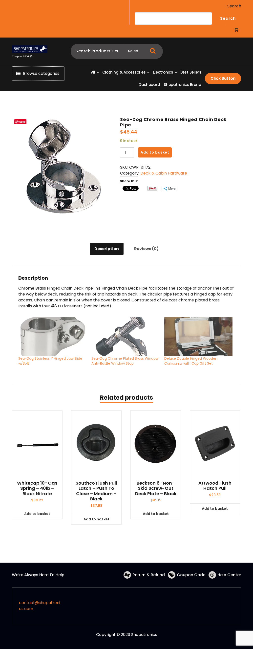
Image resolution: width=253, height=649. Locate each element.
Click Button (223, 78)
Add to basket (155, 152)
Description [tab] (106, 249)
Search (234, 6)
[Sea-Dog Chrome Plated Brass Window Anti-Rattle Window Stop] (125, 336)
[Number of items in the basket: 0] (236, 30)
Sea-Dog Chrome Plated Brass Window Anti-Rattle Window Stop (124, 361)
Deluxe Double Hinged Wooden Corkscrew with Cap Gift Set (190, 361)
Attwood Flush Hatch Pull (215, 485)
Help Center (229, 575)
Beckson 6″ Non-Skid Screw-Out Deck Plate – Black (155, 488)
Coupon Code (191, 575)
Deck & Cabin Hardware (163, 173)
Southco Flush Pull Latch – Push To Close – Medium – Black (96, 491)
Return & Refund (148, 575)
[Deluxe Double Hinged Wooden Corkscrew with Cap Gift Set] (198, 336)
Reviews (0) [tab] (146, 249)
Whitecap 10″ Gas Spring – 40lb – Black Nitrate (37, 488)
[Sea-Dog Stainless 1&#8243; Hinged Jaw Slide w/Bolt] (52, 336)
